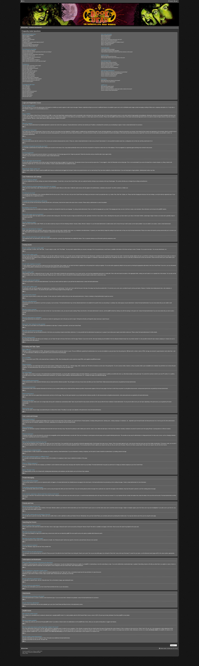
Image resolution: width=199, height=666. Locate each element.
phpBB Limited (60, 615)
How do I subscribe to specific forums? (109, 74)
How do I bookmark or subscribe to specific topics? (111, 73)
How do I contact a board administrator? (109, 90)
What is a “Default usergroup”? (107, 43)
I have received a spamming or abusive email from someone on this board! (116, 51)
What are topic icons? (27, 96)
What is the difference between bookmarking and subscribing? (114, 72)
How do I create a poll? (27, 69)
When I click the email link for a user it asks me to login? (34, 61)
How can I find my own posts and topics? (109, 67)
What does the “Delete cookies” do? (30, 46)
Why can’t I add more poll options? (30, 70)
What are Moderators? (105, 36)
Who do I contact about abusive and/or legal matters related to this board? (116, 89)
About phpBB (119, 615)
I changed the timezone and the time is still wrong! (33, 54)
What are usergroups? (105, 38)
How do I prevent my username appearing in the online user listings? (37, 51)
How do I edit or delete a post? (29, 67)
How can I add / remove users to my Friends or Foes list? (113, 57)
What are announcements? (28, 92)
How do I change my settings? (29, 50)
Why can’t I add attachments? (29, 74)
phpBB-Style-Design (37, 652)
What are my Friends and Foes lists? (108, 56)
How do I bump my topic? (28, 81)
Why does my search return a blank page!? (110, 64)
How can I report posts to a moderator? (31, 77)
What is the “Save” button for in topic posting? (32, 78)
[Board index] (99, 13)
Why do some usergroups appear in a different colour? (112, 42)
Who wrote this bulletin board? (107, 86)
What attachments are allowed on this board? (110, 80)
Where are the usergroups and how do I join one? (111, 39)
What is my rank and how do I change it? (31, 59)
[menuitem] (22, 1)
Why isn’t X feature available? (107, 87)
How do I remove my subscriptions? (108, 76)
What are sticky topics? (27, 93)
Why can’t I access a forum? (28, 73)
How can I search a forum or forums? (109, 62)
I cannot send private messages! (108, 49)
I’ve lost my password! (27, 43)
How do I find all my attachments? (108, 81)
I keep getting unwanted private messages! (110, 50)
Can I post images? (27, 89)
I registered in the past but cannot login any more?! (33, 42)
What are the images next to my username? (32, 57)
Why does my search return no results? (109, 63)
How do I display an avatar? (28, 58)
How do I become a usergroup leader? (109, 40)
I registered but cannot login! (29, 39)
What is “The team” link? (106, 44)
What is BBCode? (26, 85)
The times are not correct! (28, 53)
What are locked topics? (28, 95)
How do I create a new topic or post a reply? (32, 65)
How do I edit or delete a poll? (29, 72)
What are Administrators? (106, 35)
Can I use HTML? (26, 87)
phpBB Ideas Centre (83, 621)
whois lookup (116, 628)
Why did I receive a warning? (29, 76)
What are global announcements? (30, 91)
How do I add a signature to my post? (30, 68)
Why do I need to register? (28, 35)
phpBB (160, 209)
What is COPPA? (26, 36)
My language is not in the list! (29, 55)
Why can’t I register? (27, 38)
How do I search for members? (107, 66)
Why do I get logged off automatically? (31, 44)
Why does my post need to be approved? (31, 80)
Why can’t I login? (26, 40)
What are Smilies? (26, 88)
